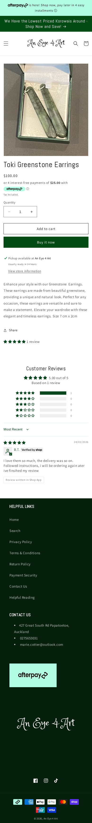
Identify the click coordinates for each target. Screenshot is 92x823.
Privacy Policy (20, 542)
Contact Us (18, 586)
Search (15, 530)
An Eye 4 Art (51, 818)
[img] (15, 442)
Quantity (9, 202)
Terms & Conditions (24, 553)
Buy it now (46, 242)
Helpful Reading (22, 597)
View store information (24, 271)
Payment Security (23, 575)
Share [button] (13, 330)
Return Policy (20, 564)
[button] (6, 43)
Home (14, 519)
